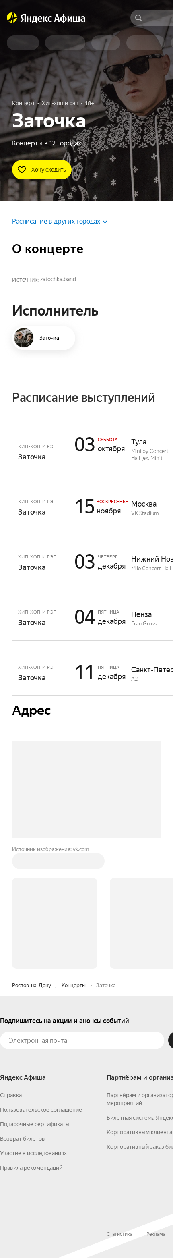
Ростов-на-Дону (31, 985)
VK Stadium (145, 513)
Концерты (74, 985)
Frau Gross (144, 624)
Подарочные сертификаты (35, 1124)
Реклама (155, 1234)
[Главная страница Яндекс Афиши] (12, 17)
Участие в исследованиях (33, 1153)
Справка (11, 1095)
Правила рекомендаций (31, 1168)
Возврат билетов (22, 1139)
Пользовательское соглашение (41, 1109)
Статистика (119, 1234)
